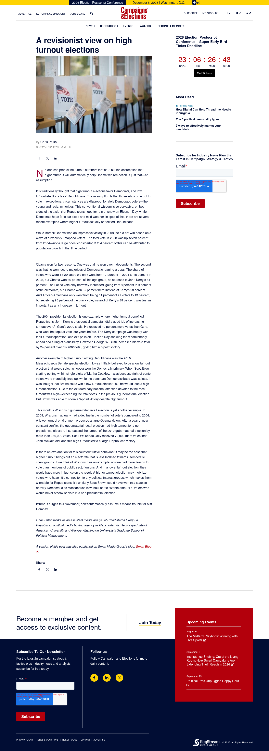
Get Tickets (204, 73)
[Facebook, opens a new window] (39, 158)
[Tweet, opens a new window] (47, 158)
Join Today (150, 622)
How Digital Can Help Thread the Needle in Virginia (203, 111)
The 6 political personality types (197, 119)
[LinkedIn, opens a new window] (56, 158)
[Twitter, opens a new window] (119, 678)
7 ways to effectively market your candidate (198, 127)
